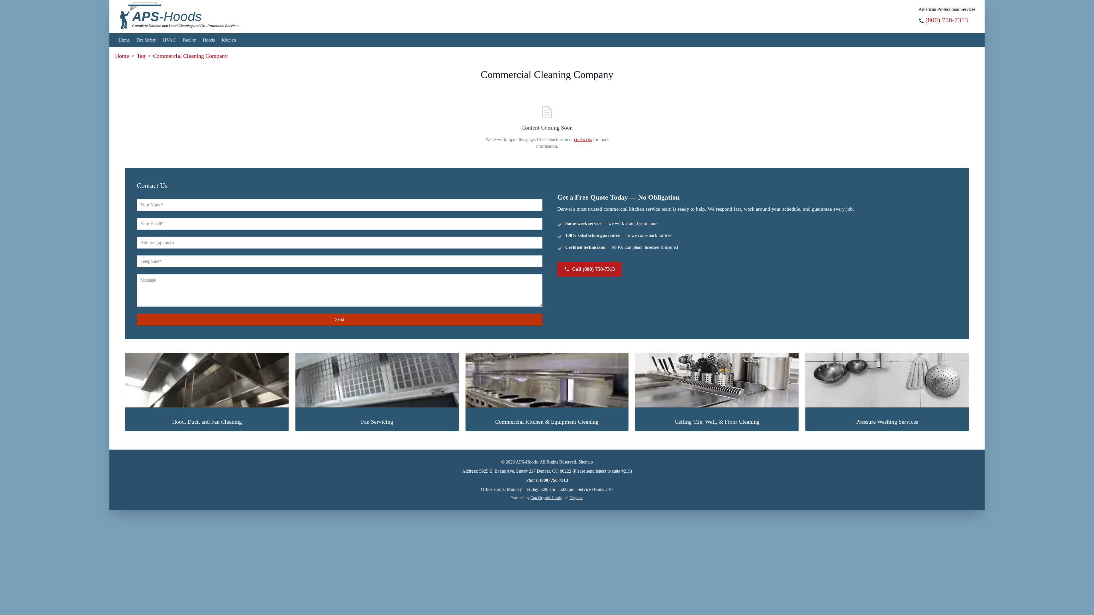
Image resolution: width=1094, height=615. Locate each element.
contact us (583, 139)
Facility (189, 40)
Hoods (209, 40)
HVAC (169, 40)
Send (339, 319)
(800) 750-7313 (946, 20)
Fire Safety (146, 40)
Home (124, 40)
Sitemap (585, 462)
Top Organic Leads (546, 498)
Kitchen (229, 40)
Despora (576, 498)
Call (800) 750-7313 (593, 269)
